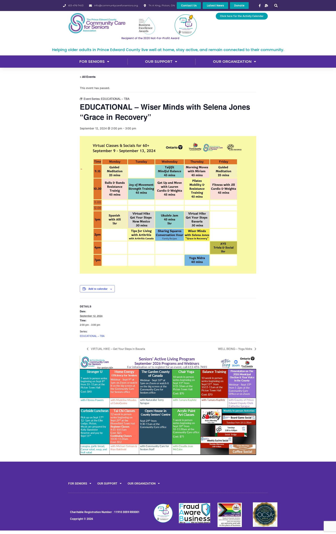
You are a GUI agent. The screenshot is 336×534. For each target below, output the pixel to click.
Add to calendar (97, 288)
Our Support (159, 61)
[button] (276, 5)
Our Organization (232, 61)
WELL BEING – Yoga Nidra (235, 349)
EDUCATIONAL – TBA (92, 336)
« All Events (88, 77)
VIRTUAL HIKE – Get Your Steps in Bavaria (117, 349)
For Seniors (92, 61)
